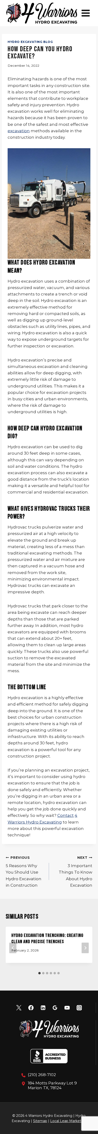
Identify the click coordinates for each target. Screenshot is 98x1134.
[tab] (39, 973)
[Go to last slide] (12, 948)
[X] (19, 1007)
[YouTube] (67, 1007)
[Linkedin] (43, 1007)
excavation (19, 130)
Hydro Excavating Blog (30, 42)
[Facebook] (31, 1007)
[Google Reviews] (55, 1007)
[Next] (85, 948)
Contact (65, 815)
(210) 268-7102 (42, 1074)
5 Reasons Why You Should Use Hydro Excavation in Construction (23, 872)
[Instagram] (79, 1007)
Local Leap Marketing (68, 1121)
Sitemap (40, 1121)
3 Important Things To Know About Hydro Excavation (75, 872)
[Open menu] (85, 13)
